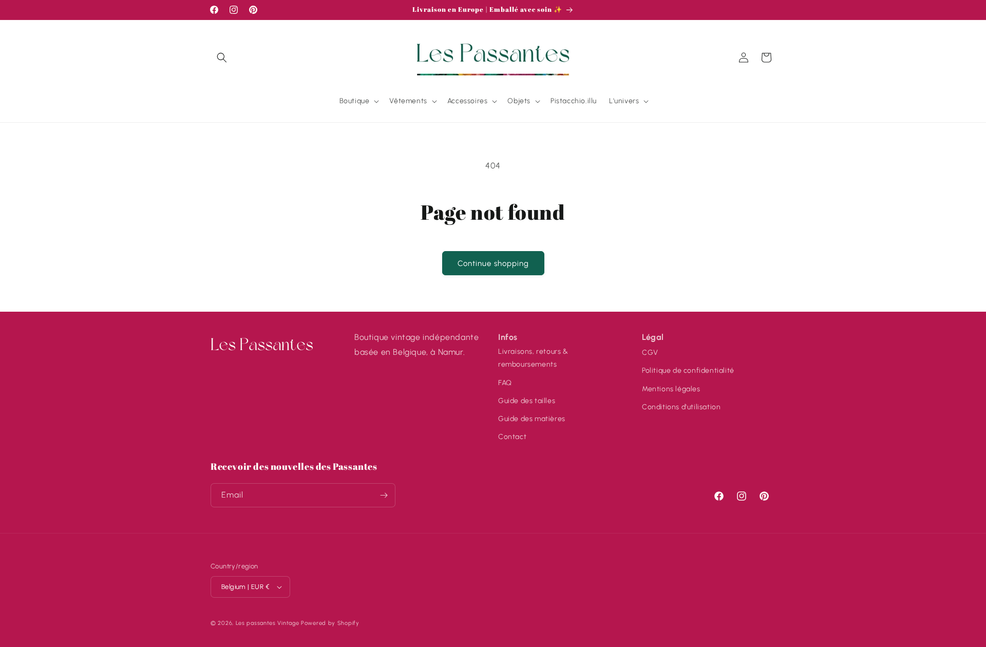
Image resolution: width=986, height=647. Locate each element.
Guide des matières (531, 418)
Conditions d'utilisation (681, 406)
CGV (650, 352)
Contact (512, 436)
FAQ (505, 382)
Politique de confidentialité (688, 370)
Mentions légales (671, 388)
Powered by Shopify (330, 623)
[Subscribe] (383, 495)
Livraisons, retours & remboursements (533, 357)
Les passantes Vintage (267, 623)
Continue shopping (493, 263)
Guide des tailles (526, 400)
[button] (222, 57)
